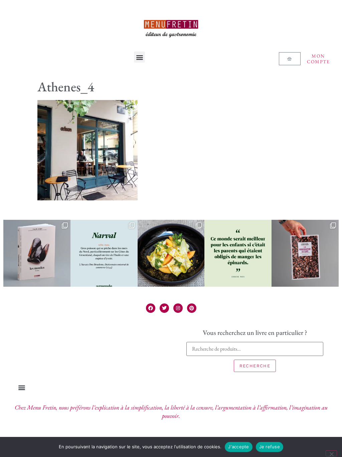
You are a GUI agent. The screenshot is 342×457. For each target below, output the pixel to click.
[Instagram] (178, 308)
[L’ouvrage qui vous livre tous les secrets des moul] (36, 253)
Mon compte (318, 59)
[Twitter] (164, 308)
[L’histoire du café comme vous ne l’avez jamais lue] (305, 253)
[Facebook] (150, 308)
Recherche (255, 365)
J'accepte (238, 446)
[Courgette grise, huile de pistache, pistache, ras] (171, 253)
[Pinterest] (191, 308)
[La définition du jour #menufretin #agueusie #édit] (104, 253)
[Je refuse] (331, 453)
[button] (139, 57)
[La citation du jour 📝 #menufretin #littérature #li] (238, 253)
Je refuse (269, 446)
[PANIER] (289, 58)
